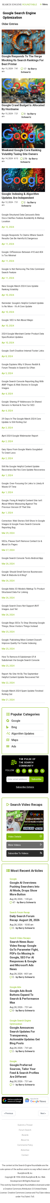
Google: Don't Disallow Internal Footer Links (23, 350)
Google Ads (15, 987)
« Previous (8, 1113)
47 (14, 902)
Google (13, 879)
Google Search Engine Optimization (20, 1022)
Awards (25, 1135)
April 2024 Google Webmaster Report (20, 435)
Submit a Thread (25, 1125)
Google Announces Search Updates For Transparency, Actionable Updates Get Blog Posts (25, 1035)
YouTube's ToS (27, 1196)
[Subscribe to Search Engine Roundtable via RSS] (42, 771)
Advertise (25, 1150)
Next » (43, 1113)
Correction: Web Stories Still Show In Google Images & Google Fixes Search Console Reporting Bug (23, 524)
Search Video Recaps (20, 938)
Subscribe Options (25, 787)
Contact (25, 1155)
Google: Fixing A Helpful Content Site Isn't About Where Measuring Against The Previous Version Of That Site (22, 503)
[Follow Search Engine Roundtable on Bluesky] (30, 771)
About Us (25, 1140)
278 (25, 158)
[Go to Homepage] (19, 4)
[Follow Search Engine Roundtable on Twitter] (24, 771)
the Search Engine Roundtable (28, 1165)
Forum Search (25, 1130)
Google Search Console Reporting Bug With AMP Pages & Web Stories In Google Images (23, 384)
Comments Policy (25, 1145)
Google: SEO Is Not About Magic (17, 320)
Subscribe (36, 779)
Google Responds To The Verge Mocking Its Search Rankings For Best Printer (23, 60)
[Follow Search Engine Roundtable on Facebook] (18, 771)
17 (25, 68)
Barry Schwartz (28, 902)
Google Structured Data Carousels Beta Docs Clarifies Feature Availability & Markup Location (23, 218)
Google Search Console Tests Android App (22, 558)
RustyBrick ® (31, 1177)
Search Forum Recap (20, 912)
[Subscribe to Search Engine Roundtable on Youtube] (36, 771)
